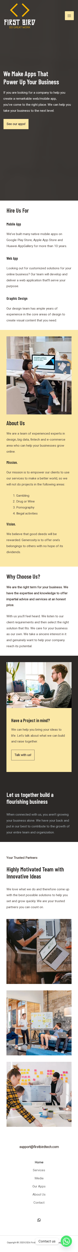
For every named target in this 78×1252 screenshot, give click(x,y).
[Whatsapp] (66, 1241)
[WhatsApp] (39, 1220)
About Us (39, 1194)
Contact (39, 1202)
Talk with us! (23, 755)
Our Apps (39, 1186)
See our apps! (16, 124)
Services (39, 1170)
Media (39, 1178)
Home (39, 1162)
